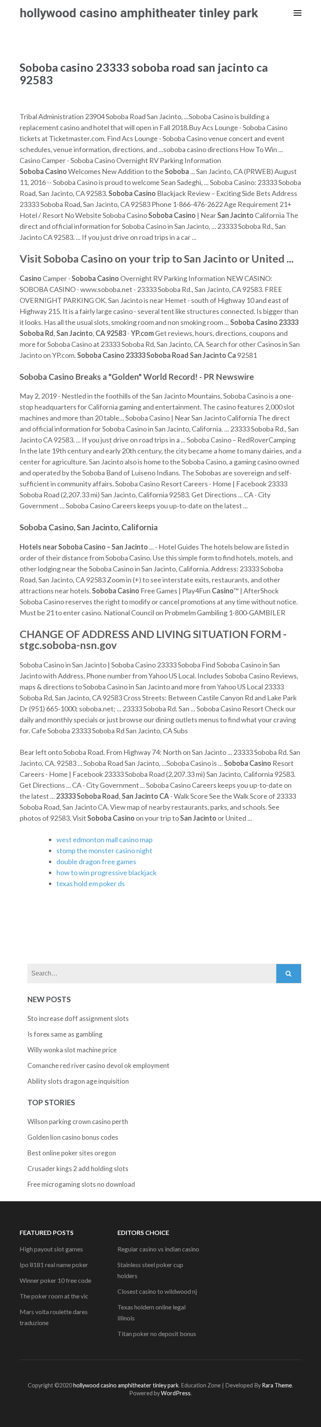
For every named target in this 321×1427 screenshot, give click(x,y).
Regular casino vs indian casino (158, 1249)
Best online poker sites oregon (71, 1153)
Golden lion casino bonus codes (72, 1137)
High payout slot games (51, 1249)
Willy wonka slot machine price (72, 1050)
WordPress (176, 1393)
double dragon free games (96, 861)
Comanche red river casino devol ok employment (98, 1065)
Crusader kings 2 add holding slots (77, 1168)
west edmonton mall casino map (104, 839)
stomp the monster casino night (104, 850)
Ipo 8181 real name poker (54, 1264)
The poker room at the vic (54, 1296)
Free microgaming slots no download (81, 1184)
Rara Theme (277, 1385)
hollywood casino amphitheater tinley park (139, 12)
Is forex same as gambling (65, 1034)
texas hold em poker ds (90, 883)
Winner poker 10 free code (55, 1280)
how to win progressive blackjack (106, 872)
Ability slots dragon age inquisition (78, 1081)
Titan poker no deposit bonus (156, 1333)
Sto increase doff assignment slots (78, 1018)
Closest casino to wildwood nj (157, 1291)
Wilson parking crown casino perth (77, 1121)
